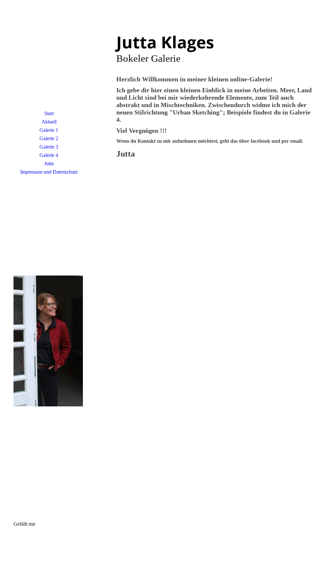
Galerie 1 (49, 130)
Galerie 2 (49, 138)
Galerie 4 (49, 155)
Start (49, 113)
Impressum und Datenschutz (49, 172)
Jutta (49, 163)
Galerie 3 (49, 147)
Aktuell (49, 121)
